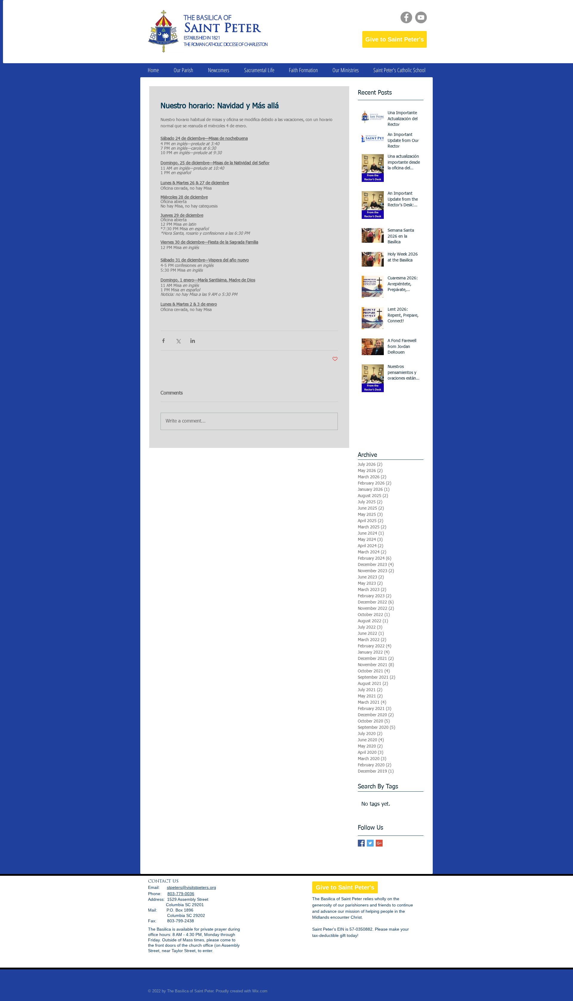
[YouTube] (421, 17)
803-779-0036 (180, 893)
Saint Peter (222, 29)
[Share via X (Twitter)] (178, 341)
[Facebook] (406, 17)
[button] (183, 70)
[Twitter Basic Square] (370, 843)
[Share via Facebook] (163, 341)
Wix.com (259, 991)
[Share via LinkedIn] (192, 341)
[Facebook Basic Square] (361, 843)
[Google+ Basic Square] (379, 843)
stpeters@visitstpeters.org (191, 887)
